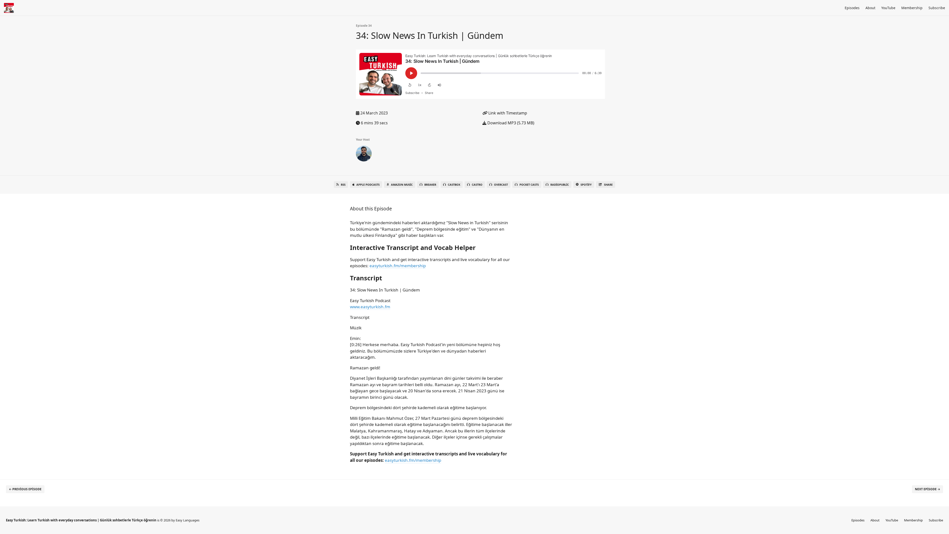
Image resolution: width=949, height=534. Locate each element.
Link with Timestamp (507, 113)
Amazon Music (402, 184)
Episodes (852, 7)
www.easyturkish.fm (370, 307)
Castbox (454, 184)
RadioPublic (559, 184)
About (870, 7)
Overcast (501, 184)
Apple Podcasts (368, 184)
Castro (477, 184)
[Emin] (364, 154)
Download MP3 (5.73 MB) (510, 123)
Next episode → (927, 489)
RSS (343, 184)
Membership (912, 7)
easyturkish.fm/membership (397, 265)
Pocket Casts (529, 184)
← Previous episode (25, 489)
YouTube (888, 7)
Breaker (430, 184)
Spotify (586, 184)
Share (608, 184)
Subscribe (936, 7)
